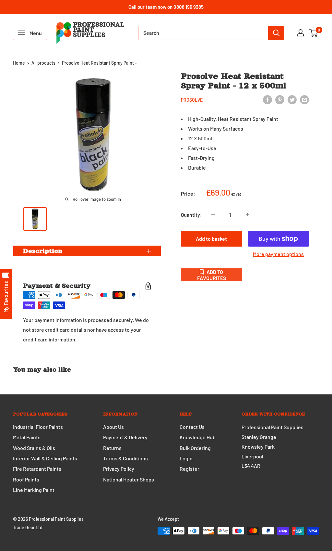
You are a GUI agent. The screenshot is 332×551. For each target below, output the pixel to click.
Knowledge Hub (198, 437)
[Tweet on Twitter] (292, 99)
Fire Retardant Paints (37, 469)
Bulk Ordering (195, 448)
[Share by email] (304, 99)
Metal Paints (27, 437)
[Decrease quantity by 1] (213, 215)
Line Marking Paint (33, 490)
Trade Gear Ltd (27, 527)
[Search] (276, 33)
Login (186, 458)
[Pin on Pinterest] (279, 99)
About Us (113, 427)
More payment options (278, 254)
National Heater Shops (128, 479)
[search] (203, 33)
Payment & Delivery (125, 437)
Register (189, 469)
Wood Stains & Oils (34, 448)
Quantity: (191, 214)
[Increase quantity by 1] (247, 215)
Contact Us (192, 427)
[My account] (300, 32)
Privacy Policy (118, 469)
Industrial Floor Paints (38, 427)
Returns (112, 448)
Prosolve (192, 100)
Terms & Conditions (125, 458)
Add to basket (211, 239)
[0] (314, 33)
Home (19, 63)
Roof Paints (26, 479)
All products (43, 63)
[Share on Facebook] (267, 99)
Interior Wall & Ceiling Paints (45, 458)
